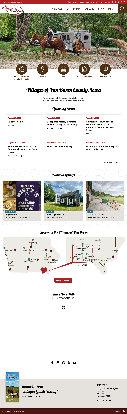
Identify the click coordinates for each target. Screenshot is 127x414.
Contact (107, 2)
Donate (43, 76)
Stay (101, 8)
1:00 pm (100, 126)
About (69, 2)
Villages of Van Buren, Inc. (107, 389)
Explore (89, 8)
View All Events (112, 162)
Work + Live (99, 2)
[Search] (122, 8)
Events (92, 2)
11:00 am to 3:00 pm (23, 149)
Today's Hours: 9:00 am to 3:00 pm (12, 2)
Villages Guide (105, 76)
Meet (111, 8)
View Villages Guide (40, 390)
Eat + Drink (73, 8)
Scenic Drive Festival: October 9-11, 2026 (21, 77)
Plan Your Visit (63, 280)
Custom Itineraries (78, 2)
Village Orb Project (84, 76)
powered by (119, 411)
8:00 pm (15, 122)
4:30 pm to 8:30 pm (62, 123)
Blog (87, 2)
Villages (57, 8)
